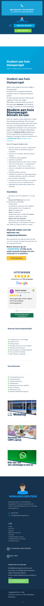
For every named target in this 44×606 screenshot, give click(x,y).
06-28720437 (28, 10)
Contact (11, 531)
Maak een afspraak (14, 533)
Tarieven (11, 535)
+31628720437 (12, 138)
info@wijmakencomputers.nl (20, 515)
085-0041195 (15, 10)
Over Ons (11, 529)
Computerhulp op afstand (16, 539)
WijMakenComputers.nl (15, 594)
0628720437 (14, 513)
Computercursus (13, 541)
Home (8, 68)
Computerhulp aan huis (16, 537)
